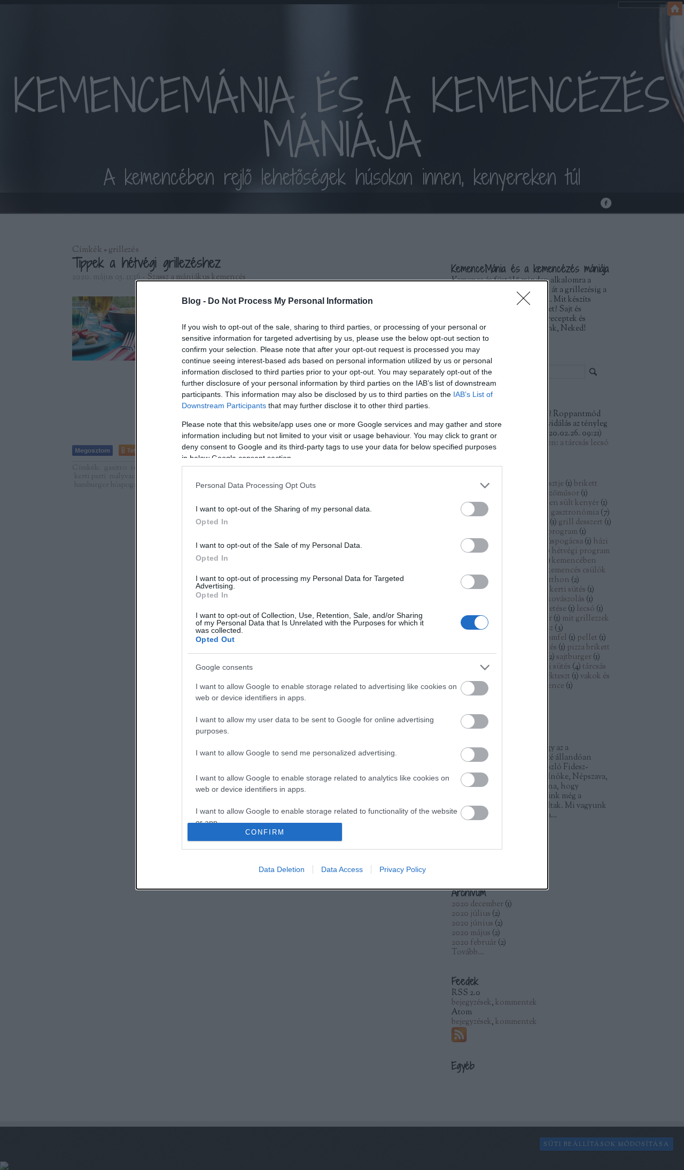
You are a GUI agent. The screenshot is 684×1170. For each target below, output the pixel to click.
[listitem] (342, 485)
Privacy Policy (402, 869)
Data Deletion (282, 869)
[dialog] (342, 585)
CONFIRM (265, 832)
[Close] (527, 302)
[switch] (474, 509)
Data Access (342, 869)
